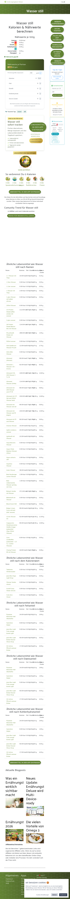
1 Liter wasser (11, 286)
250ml (55, 134)
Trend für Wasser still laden (21, 215)
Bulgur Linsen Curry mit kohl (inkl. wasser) (10, 510)
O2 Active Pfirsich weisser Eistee (11, 648)
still (25, 111)
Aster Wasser (10, 470)
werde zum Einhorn (24, 170)
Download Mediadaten (57, 46)
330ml (54, 136)
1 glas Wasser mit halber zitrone (11, 299)
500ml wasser (11, 341)
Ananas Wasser (11, 426)
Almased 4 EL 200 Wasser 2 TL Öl (10, 375)
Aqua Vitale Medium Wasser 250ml (11, 451)
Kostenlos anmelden (35, 135)
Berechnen (57, 95)
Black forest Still (11, 504)
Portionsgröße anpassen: (16, 73)
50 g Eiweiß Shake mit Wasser (10, 335)
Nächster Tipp (57, 77)
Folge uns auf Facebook (57, 38)
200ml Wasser (11, 305)
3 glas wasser (10, 320)
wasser (20, 111)
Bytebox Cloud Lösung (57, 54)
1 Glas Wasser (11, 282)
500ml (54, 139)
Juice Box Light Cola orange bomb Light (11, 631)
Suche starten (57, 29)
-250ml (56, 142)
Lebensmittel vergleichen (36, 140)
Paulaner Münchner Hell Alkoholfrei (10, 616)
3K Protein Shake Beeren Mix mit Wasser (11, 326)
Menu (62, 2)
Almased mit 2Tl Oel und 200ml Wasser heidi (11, 398)
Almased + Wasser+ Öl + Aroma (10, 367)
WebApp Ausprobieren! (57, 22)
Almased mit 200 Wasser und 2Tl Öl (10, 390)
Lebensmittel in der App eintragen (38, 127)
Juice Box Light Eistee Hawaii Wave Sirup (11, 640)
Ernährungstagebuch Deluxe (15, 2)
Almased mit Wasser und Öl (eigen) (11, 413)
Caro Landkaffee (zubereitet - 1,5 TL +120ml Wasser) (11, 542)
